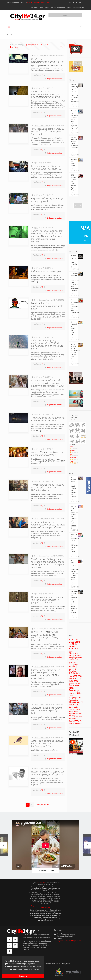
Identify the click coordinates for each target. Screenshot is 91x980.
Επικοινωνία (44, 7)
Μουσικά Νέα (74, 686)
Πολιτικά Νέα (73, 700)
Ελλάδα (74, 673)
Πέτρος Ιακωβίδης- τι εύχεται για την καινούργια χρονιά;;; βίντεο (47, 773)
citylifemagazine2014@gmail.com (39, 2)
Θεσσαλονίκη (75, 678)
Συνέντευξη (73, 707)
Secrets (72, 646)
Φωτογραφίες (78, 716)
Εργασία (72, 454)
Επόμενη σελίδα (43, 805)
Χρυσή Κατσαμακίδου (41, 56)
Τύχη (71, 461)
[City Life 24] (27, 17)
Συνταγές (71, 709)
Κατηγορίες (32, 45)
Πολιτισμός (76, 702)
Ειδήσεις (72, 669)
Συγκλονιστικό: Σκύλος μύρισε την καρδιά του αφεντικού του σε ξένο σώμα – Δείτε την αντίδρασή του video (47, 563)
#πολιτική (73, 639)
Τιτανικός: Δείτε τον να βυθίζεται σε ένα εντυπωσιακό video (47, 419)
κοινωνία (75, 720)
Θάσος (71, 676)
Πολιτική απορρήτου (62, 963)
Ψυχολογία (72, 718)
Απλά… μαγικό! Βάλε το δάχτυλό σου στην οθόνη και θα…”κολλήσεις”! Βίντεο (47, 743)
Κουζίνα (71, 683)
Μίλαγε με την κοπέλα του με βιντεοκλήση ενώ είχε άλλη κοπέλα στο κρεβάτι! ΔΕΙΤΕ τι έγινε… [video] (45, 673)
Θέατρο (77, 675)
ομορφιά (78, 723)
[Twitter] (74, 2)
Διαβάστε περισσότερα (55, 79)
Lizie (70, 644)
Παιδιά (71, 695)
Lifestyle (72, 642)
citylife (36, 88)
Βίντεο (71, 660)
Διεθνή (73, 666)
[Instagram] (80, 2)
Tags (44, 45)
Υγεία (71, 447)
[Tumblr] (83, 2)
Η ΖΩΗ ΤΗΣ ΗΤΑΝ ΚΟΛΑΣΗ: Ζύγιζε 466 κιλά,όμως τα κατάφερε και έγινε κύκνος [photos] (44, 636)
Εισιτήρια (72, 671)
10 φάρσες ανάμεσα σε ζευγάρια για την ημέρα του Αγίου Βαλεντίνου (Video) (47, 487)
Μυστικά (72, 693)
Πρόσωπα (74, 704)
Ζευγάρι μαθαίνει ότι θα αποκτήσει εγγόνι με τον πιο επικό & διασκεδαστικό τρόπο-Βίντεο (48, 524)
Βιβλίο (77, 660)
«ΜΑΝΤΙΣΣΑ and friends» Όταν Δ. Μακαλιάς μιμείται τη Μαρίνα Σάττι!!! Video (47, 131)
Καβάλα (73, 680)
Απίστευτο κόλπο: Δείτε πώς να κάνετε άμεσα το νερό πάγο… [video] (46, 710)
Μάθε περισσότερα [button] (31, 969)
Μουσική (74, 690)
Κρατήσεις (77, 683)
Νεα (78, 693)
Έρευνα (71, 651)
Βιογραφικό (72, 662)
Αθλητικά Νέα (75, 655)
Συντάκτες (35, 7)
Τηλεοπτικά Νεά (75, 713)
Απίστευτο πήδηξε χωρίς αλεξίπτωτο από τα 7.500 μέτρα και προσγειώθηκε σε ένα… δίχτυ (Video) (47, 344)
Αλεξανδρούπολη (75, 658)
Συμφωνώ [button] (23, 976)
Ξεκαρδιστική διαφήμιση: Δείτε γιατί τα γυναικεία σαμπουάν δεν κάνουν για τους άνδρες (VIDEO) (47, 383)
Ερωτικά (72, 450)
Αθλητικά (73, 653)
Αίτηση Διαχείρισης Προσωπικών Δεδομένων (67, 7)
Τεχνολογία (73, 711)
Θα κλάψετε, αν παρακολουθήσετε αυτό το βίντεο (48, 60)
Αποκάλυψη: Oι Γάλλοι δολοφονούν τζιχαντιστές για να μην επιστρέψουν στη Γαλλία (47, 94)
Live (78, 642)
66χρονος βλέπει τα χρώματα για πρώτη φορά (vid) (47, 200)
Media (74, 644)
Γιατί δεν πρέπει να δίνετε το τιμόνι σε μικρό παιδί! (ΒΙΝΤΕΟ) (46, 167)
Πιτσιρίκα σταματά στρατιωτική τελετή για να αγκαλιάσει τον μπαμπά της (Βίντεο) (47, 599)
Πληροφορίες (75, 698)
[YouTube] (77, 2)
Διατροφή (73, 664)
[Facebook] (71, 2)
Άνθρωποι (74, 648)
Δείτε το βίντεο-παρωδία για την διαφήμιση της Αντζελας (47, 453)
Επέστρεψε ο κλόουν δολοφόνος (47, 271)
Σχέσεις (77, 709)
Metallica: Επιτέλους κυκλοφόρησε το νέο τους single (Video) (47, 306)
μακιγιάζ (71, 723)
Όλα (61, 47)
